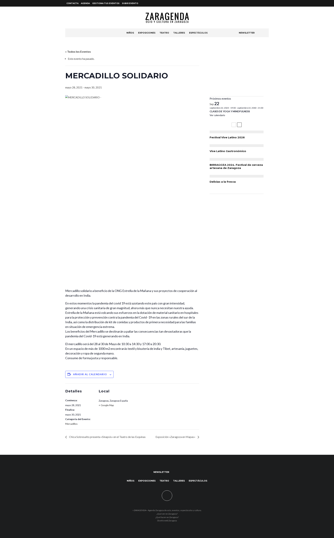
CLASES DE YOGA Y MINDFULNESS (230, 111)
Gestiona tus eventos (106, 3)
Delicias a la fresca (223, 181)
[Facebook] (258, 3)
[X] (262, 3)
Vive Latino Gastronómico (228, 151)
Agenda (85, 3)
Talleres (179, 32)
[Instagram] (267, 3)
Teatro (164, 32)
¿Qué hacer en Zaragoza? (167, 517)
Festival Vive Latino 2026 (227, 137)
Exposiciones (146, 32)
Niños (130, 32)
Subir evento (130, 3)
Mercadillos (71, 423)
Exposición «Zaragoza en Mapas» (176, 436)
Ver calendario (217, 115)
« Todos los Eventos (78, 51)
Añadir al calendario (90, 374)
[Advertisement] (237, 69)
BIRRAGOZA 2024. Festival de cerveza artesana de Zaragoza (236, 166)
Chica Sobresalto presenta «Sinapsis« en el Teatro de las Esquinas (107, 436)
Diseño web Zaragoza (167, 520)
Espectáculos (198, 32)
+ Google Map (106, 405)
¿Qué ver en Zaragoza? (167, 513)
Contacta (72, 3)
